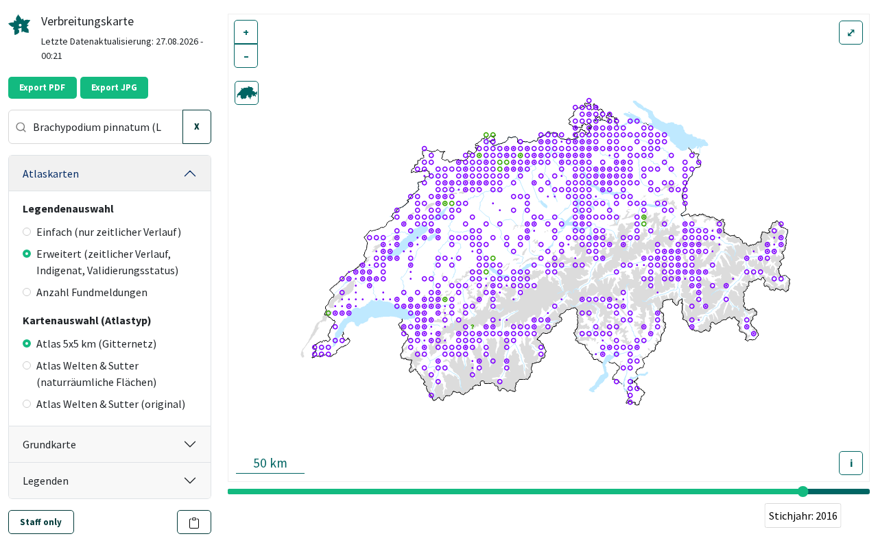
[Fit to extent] (247, 93)
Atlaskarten (51, 173)
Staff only (41, 522)
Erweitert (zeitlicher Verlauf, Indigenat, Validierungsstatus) (107, 262)
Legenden (46, 480)
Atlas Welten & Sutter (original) (110, 404)
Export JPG (114, 87)
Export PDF (42, 87)
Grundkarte (49, 444)
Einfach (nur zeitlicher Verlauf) (108, 232)
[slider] (803, 491)
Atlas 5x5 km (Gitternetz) (96, 343)
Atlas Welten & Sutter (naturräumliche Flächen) (96, 374)
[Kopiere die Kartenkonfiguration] (194, 522)
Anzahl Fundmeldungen (91, 292)
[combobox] (95, 127)
